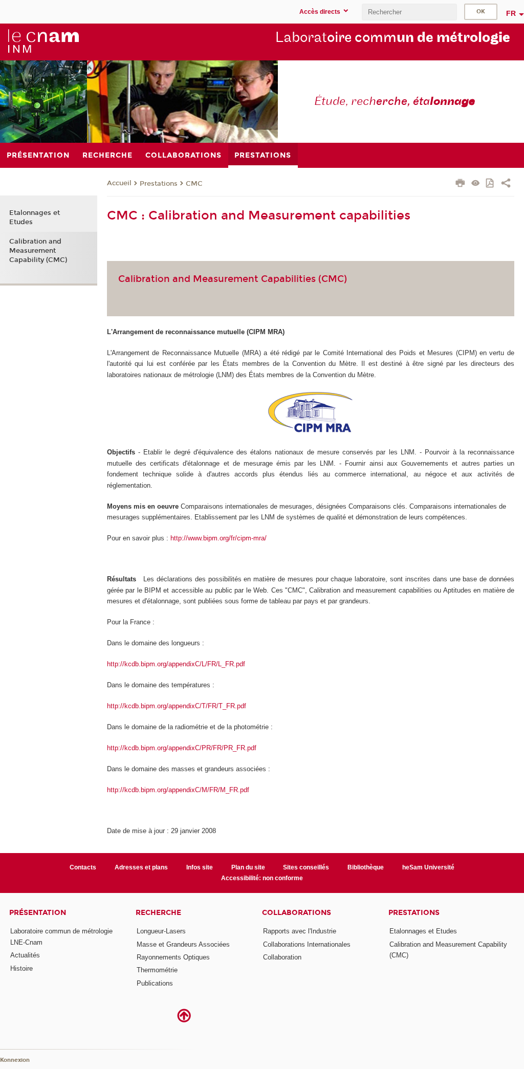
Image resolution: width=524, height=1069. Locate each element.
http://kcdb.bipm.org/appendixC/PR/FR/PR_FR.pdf (181, 748)
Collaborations (296, 912)
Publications (155, 983)
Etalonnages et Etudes (34, 217)
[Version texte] (475, 184)
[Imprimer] (460, 184)
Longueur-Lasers (161, 931)
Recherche (158, 912)
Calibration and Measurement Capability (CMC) (38, 250)
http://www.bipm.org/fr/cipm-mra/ (218, 538)
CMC (194, 184)
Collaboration (282, 957)
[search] (409, 12)
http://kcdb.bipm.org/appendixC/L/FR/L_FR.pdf (176, 664)
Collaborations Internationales (307, 944)
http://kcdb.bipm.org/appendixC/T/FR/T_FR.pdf (176, 706)
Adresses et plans (141, 867)
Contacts (83, 867)
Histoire (21, 968)
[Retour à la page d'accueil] (43, 41)
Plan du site (248, 867)
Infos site (199, 867)
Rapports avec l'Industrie (299, 931)
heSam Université (428, 867)
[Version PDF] (490, 184)
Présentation (37, 912)
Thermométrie (157, 970)
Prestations (159, 184)
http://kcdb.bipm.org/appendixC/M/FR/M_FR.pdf (178, 790)
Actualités (25, 955)
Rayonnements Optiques (173, 957)
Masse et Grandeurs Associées (183, 944)
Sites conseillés (306, 867)
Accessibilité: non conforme (262, 878)
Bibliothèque (365, 867)
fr (511, 13)
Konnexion (15, 1060)
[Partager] (505, 184)
